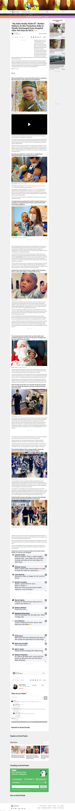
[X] (17, 808)
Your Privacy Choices (43, 805)
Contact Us (62, 805)
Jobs (58, 805)
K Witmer (14, 700)
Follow (43, 685)
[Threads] (20, 808)
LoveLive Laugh (17, 712)
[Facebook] (11, 808)
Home (11, 14)
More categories (16, 782)
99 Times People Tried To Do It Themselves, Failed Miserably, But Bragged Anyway (57, 66)
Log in (63, 11)
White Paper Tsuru (16, 708)
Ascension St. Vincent (22, 112)
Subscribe (43, 786)
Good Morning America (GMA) (32, 189)
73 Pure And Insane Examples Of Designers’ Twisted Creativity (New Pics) (57, 51)
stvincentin (20, 299)
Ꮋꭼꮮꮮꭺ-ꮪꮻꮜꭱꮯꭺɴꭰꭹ (16, 717)
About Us (54, 805)
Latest (20, 14)
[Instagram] (13, 808)
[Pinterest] (15, 808)
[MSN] (22, 808)
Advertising (50, 805)
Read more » (21, 688)
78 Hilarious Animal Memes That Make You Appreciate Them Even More (56, 35)
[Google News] (24, 808)
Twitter (17, 68)
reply (19, 706)
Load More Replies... (18, 716)
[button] (44, 742)
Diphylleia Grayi (17, 704)
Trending (15, 14)
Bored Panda (15, 806)
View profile (34, 685)
